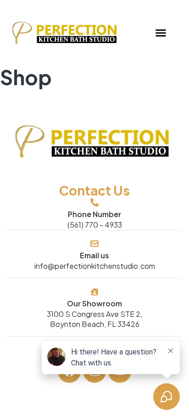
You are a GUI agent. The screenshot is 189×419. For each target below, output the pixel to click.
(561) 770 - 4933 (94, 224)
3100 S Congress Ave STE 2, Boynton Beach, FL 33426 (94, 319)
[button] (160, 33)
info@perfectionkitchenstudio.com (94, 266)
